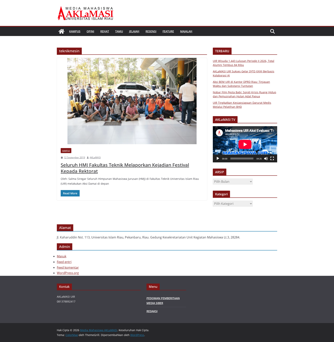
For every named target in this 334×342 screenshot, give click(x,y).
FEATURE (168, 31)
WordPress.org (68, 273)
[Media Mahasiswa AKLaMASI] (61, 31)
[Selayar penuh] (272, 158)
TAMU (119, 31)
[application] (245, 144)
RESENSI (151, 31)
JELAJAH (134, 31)
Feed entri (64, 262)
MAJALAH (186, 31)
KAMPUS (74, 31)
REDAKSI (152, 311)
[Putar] (218, 158)
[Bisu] (266, 158)
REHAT (104, 31)
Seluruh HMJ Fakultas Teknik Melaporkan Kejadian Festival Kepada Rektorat (125, 168)
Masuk (61, 256)
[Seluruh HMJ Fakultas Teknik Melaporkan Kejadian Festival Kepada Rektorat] (132, 101)
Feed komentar (68, 267)
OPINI (90, 31)
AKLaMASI (95, 157)
